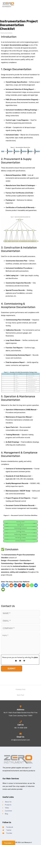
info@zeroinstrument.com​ (20, 740)
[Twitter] (7, 585)
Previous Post (20, 689)
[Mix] (28, 585)
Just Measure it (6, 6)
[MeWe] (23, 585)
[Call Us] (20, 722)
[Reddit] (11, 585)
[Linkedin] (15, 585)
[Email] (3, 589)
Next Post (20, 695)
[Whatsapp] (32, 585)
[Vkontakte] (36, 585)
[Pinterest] (19, 585)
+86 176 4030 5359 (20, 728)
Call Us (20, 725)
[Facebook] (3, 585)
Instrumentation (6, 33)
